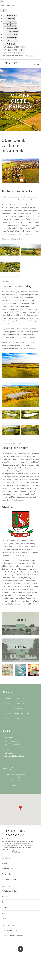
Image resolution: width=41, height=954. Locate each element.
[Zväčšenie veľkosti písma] (23, 50)
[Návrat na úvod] (11, 64)
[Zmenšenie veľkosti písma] (20, 50)
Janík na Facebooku (9, 930)
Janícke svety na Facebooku (12, 936)
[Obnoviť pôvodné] (2, 10)
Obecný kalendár (8, 874)
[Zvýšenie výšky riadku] (23, 53)
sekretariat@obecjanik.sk (14, 756)
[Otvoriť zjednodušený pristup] (2, 2)
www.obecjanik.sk (21, 839)
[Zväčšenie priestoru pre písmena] (32, 56)
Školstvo (5, 908)
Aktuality (5, 863)
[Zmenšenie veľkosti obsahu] (21, 47)
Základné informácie (9, 891)
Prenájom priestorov (9, 879)
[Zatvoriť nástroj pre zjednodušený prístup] (5, 10)
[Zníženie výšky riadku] (20, 53)
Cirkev (4, 919)
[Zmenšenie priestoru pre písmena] (29, 56)
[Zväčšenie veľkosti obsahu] (24, 47)
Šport (4, 913)
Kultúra (4, 902)
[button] (35, 64)
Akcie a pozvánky (8, 868)
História (4, 897)
